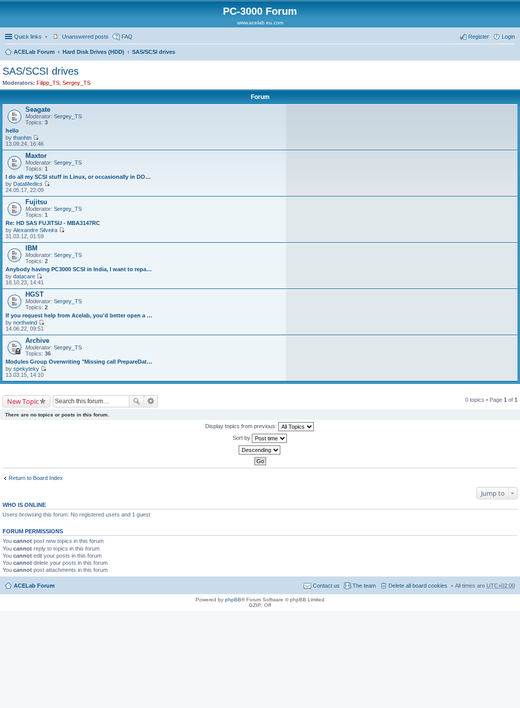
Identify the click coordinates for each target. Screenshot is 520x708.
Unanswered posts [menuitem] (85, 37)
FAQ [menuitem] (127, 37)
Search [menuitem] (511, 53)
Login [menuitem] (508, 37)
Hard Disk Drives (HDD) (93, 52)
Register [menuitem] (478, 37)
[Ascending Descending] (260, 450)
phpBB (233, 599)
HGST (34, 294)
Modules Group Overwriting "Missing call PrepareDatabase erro (79, 362)
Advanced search (151, 401)
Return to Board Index (36, 478)
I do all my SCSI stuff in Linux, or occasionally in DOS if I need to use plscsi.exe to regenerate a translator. (79, 177)
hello (12, 130)
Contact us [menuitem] (326, 586)
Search (136, 401)
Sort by (242, 438)
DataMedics (28, 184)
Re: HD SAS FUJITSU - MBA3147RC (53, 223)
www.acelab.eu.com (260, 22)
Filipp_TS (48, 83)
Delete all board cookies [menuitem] (417, 586)
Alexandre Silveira (35, 230)
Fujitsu (36, 202)
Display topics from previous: (241, 426)
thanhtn (22, 138)
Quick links (28, 37)
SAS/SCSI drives (153, 52)
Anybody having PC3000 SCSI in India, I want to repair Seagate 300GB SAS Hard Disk (79, 269)
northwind (25, 322)
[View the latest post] (36, 138)
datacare (24, 276)
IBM (31, 248)
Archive (37, 340)
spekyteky (26, 369)
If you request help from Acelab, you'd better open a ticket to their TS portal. (79, 315)
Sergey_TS (76, 83)
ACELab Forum (34, 52)
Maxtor (36, 155)
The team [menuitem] (364, 586)
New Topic (23, 401)
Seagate (37, 109)
